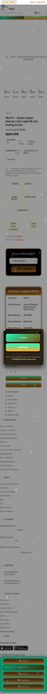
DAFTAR (23, 347)
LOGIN (23, 338)
